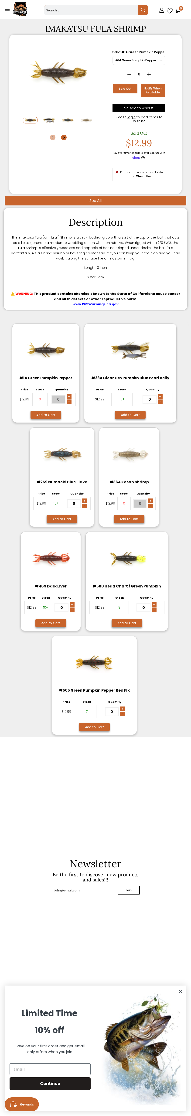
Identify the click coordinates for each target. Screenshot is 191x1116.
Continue (50, 1083)
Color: (139, 52)
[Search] (143, 10)
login (131, 117)
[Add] (149, 74)
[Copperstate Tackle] (20, 9)
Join (129, 890)
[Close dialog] (180, 991)
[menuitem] (162, 17)
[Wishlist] (170, 9)
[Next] (64, 137)
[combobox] (91, 10)
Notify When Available (153, 90)
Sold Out (125, 89)
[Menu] (7, 9)
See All (95, 200)
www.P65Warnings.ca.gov (96, 304)
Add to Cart (45, 415)
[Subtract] (129, 74)
